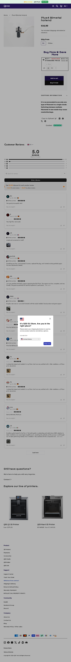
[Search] (57, 6)
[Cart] (61, 6)
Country (24, 335)
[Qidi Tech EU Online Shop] (7, 6)
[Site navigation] (53, 6)
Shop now (47, 343)
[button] (50, 319)
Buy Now (44, 2)
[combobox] (26, 339)
